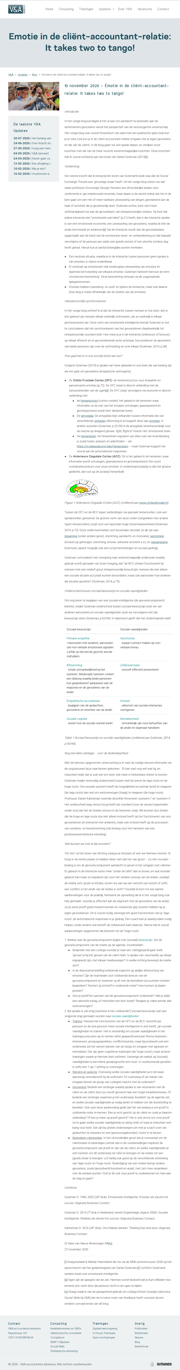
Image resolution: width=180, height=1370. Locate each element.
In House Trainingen (104, 1333)
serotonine (157, 536)
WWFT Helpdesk (59, 1342)
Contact (163, 9)
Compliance (57, 1337)
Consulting (66, 9)
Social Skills (57, 1346)
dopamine (71, 536)
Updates (105, 9)
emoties (154, 421)
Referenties (141, 1333)
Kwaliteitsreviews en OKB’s (65, 1328)
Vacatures (144, 9)
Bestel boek (141, 1346)
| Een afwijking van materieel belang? (45, 163)
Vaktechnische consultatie (65, 1333)
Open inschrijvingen (104, 1337)
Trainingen (86, 9)
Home (49, 9)
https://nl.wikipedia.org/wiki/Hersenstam (102, 446)
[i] (147, 157)
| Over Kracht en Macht (37, 143)
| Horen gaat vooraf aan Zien (40, 158)
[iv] (110, 1243)
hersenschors (89, 401)
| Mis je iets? (30, 169)
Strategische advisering (64, 1351)
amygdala (87, 416)
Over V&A (125, 9)
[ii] (105, 229)
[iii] (106, 390)
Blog (34, 75)
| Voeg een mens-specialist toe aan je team (49, 148)
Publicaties (141, 1328)
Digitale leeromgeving (105, 1328)
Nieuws (139, 1337)
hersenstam (88, 436)
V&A (10, 75)
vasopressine (159, 542)
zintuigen (100, 421)
